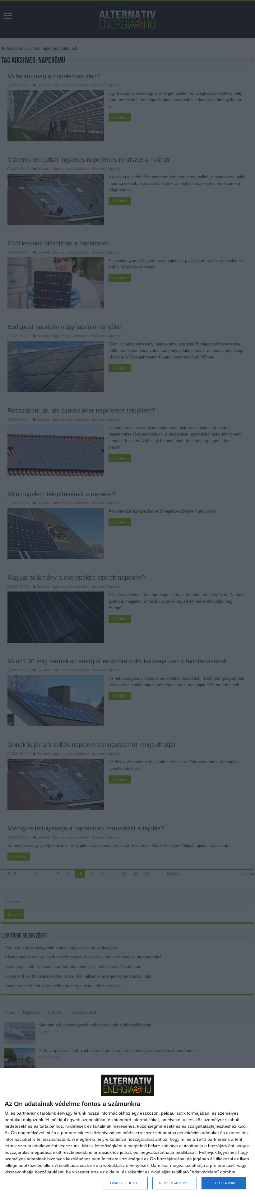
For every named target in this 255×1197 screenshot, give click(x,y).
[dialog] (127, 1132)
